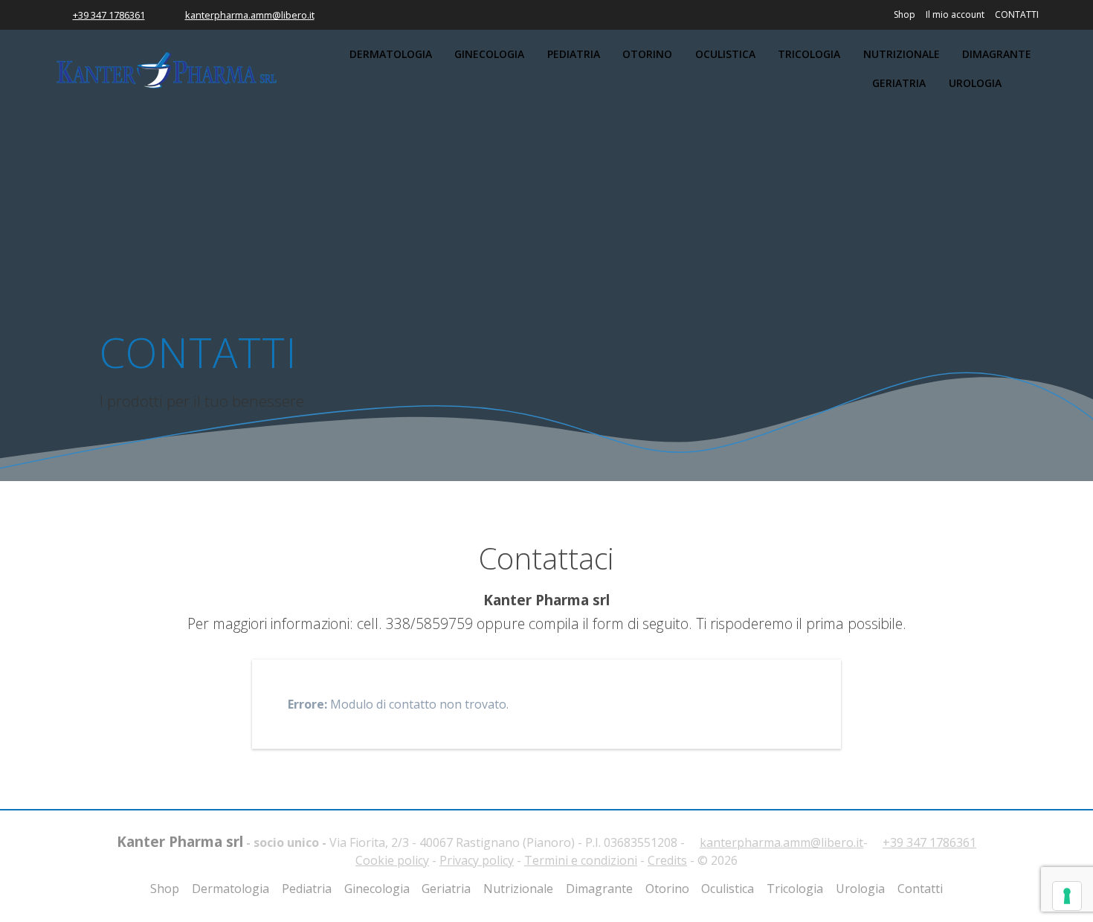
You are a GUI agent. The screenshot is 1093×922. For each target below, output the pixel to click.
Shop (904, 14)
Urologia (975, 83)
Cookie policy (392, 860)
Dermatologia (390, 54)
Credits (667, 860)
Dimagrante (996, 54)
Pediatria (573, 54)
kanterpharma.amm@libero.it (250, 15)
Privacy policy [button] (476, 860)
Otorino (647, 54)
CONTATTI (1017, 14)
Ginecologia (489, 54)
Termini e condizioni (580, 860)
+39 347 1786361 (109, 15)
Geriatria (899, 83)
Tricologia (809, 54)
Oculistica (725, 54)
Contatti (920, 888)
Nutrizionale (901, 54)
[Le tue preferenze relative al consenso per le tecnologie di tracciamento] (1067, 896)
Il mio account (955, 14)
